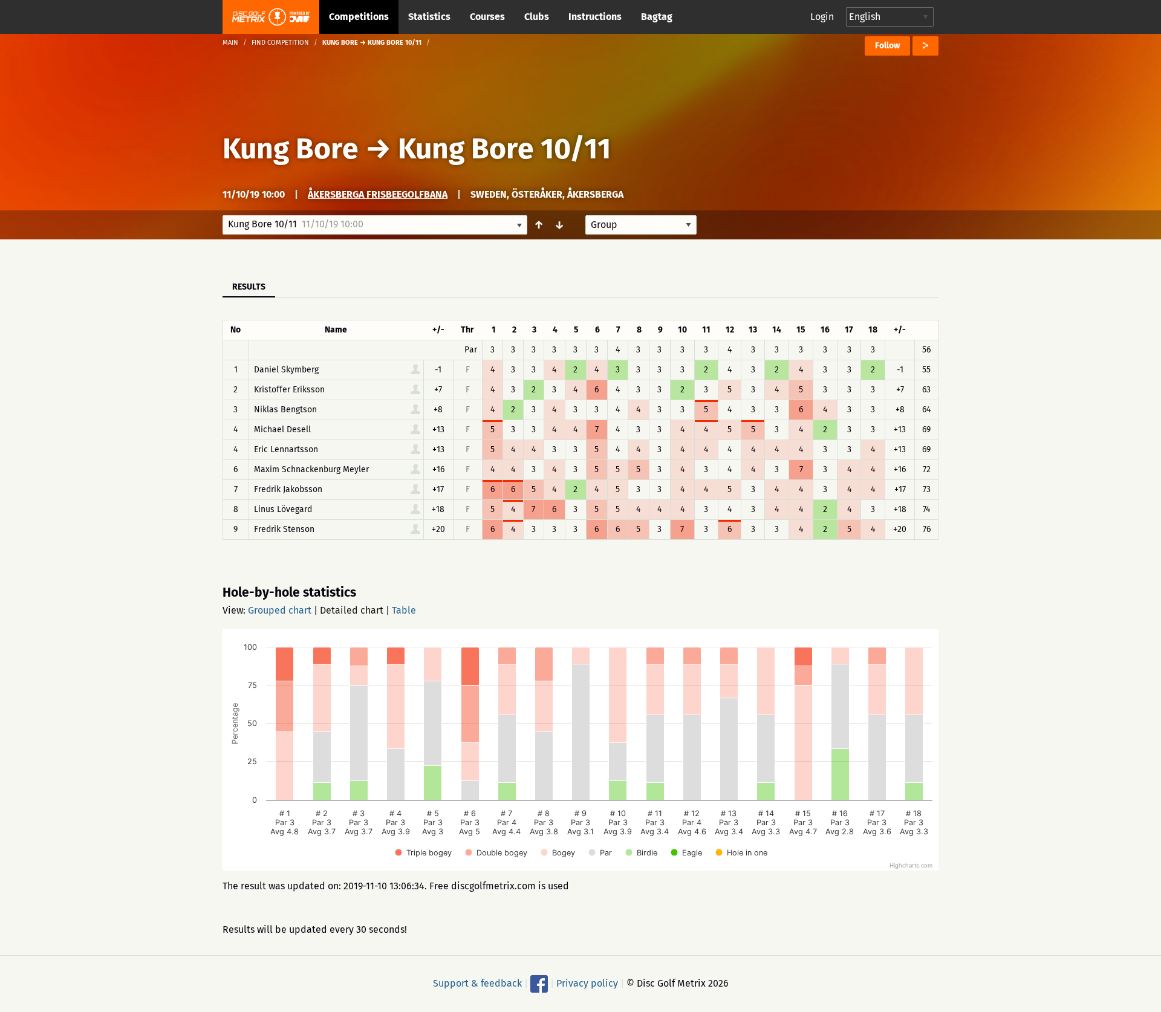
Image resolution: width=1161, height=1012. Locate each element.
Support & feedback (477, 983)
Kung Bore (291, 148)
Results (248, 287)
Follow (887, 46)
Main (230, 43)
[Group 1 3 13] (641, 225)
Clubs (536, 16)
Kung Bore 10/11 (504, 148)
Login (822, 16)
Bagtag (656, 16)
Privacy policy (587, 983)
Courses (487, 16)
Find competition (280, 43)
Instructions (595, 16)
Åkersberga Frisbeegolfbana (377, 194)
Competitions (359, 16)
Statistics (429, 16)
